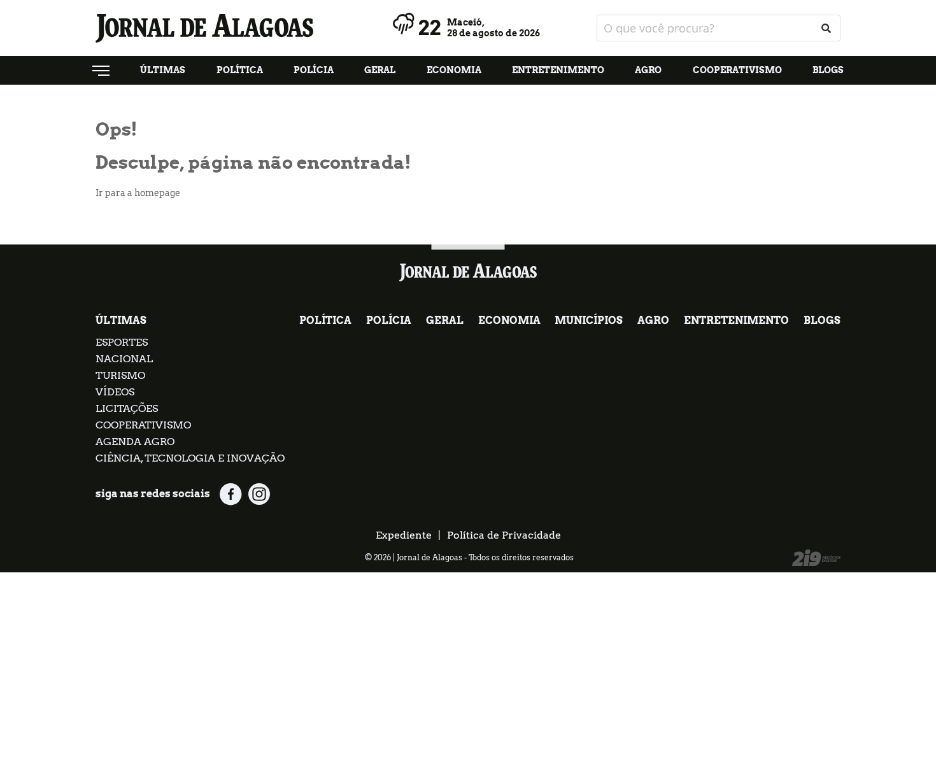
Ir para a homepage (138, 193)
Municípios (589, 321)
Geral (379, 70)
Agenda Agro (135, 441)
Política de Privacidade (504, 535)
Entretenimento (558, 70)
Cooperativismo (737, 70)
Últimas (162, 70)
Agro (648, 70)
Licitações (127, 408)
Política (239, 70)
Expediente (404, 535)
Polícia (314, 70)
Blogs (828, 70)
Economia (454, 70)
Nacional (124, 359)
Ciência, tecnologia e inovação (190, 458)
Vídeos (115, 392)
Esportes (122, 342)
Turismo (120, 375)
